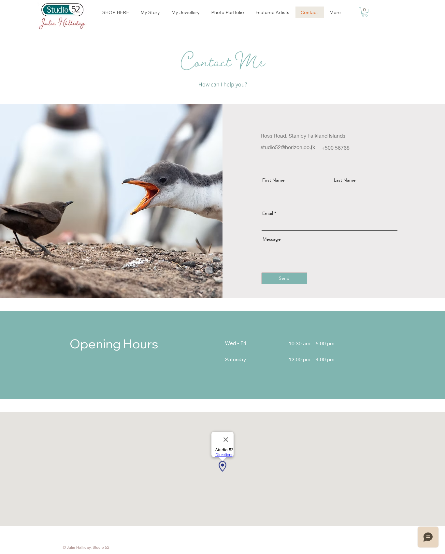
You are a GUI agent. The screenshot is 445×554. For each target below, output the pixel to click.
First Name (273, 180)
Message (272, 239)
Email (267, 213)
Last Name (345, 180)
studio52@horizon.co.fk (288, 147)
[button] (364, 12)
